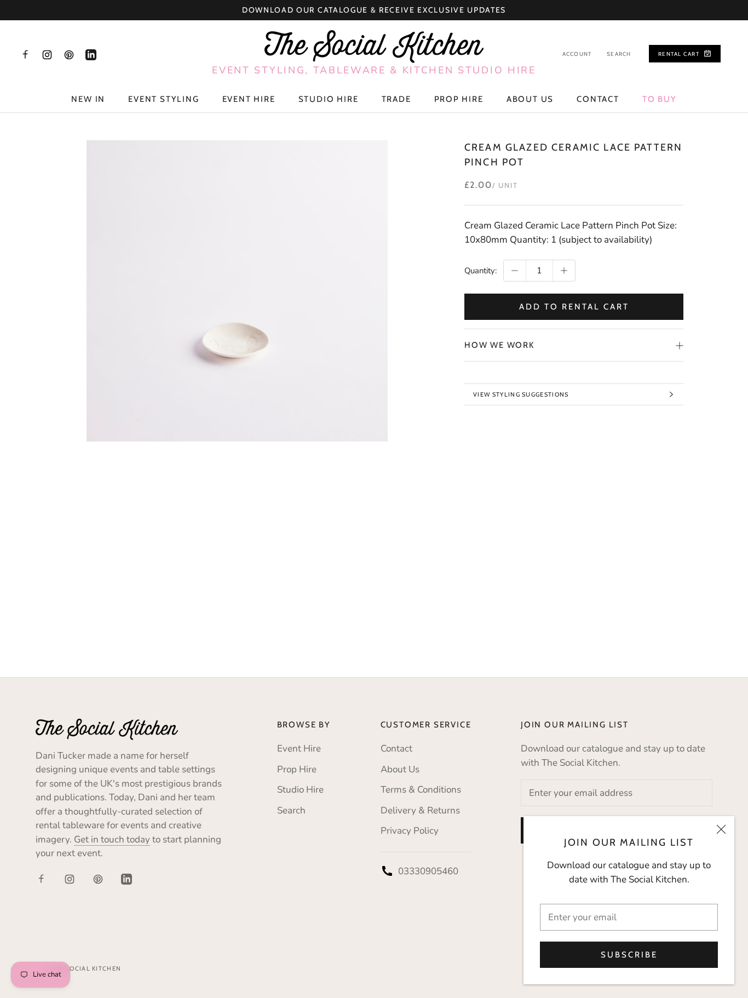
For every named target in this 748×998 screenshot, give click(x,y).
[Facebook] (25, 54)
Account (576, 54)
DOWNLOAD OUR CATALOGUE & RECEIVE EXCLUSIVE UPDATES (374, 10)
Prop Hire (459, 99)
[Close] (721, 829)
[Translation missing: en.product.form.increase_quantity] (564, 270)
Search (619, 54)
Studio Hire (328, 99)
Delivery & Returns (420, 810)
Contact (598, 99)
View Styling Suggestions (521, 394)
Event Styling (163, 99)
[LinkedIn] (90, 54)
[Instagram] (47, 54)
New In (88, 99)
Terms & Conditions (421, 789)
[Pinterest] (69, 54)
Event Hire (248, 99)
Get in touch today (112, 839)
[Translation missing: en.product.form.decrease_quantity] (515, 270)
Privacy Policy (410, 830)
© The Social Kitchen (82, 968)
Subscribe (629, 955)
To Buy (659, 99)
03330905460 (428, 871)
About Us (530, 99)
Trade (396, 99)
